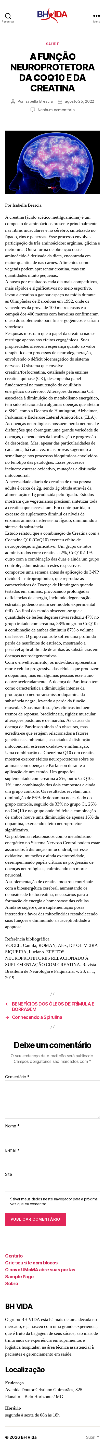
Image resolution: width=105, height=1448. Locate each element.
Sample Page (19, 1276)
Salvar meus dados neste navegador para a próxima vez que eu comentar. (54, 1201)
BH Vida (28, 1437)
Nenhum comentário (56, 109)
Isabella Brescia (38, 101)
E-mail (12, 1150)
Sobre (11, 1283)
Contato (14, 1256)
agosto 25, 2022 (79, 101)
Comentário (17, 1077)
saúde (52, 44)
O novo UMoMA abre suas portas (40, 1269)
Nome (12, 1126)
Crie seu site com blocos (31, 1262)
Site (8, 1174)
